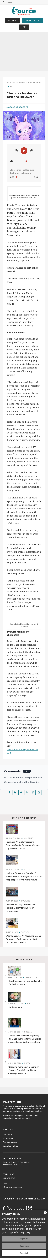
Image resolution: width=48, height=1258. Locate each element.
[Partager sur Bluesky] (15, 792)
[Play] (24, 150)
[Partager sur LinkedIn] (27, 792)
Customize (24, 1246)
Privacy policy (23, 1232)
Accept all (24, 1253)
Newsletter (32, 20)
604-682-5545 (9, 1178)
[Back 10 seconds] (16, 151)
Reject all (24, 1238)
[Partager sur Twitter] (21, 792)
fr (24, 27)
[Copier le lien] (32, 792)
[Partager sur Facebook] (9, 792)
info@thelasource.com (13, 1187)
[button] (12, 20)
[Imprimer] (38, 792)
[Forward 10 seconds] (32, 151)
